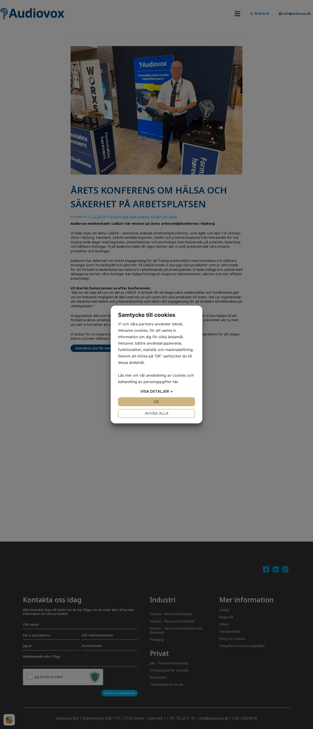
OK (156, 401)
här (175, 381)
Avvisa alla (156, 413)
